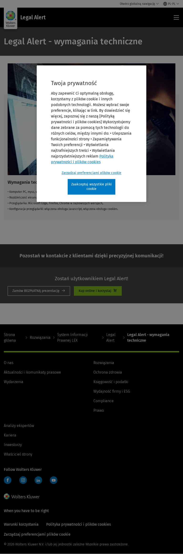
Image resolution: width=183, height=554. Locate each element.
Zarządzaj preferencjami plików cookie (92, 173)
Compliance (103, 401)
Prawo (98, 410)
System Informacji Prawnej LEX (72, 337)
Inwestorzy (13, 444)
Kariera (10, 435)
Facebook (7, 480)
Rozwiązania (40, 337)
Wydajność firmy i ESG (111, 391)
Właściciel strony (18, 454)
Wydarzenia (13, 382)
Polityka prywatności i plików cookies (78, 524)
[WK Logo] (22, 496)
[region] (91, 133)
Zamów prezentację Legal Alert (39, 290)
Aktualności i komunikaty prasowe (32, 372)
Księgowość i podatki (110, 382)
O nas (8, 363)
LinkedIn (38, 480)
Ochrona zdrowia (107, 372)
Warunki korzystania (21, 524)
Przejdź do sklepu (98, 290)
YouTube (53, 480)
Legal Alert (111, 337)
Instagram (23, 480)
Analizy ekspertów (19, 425)
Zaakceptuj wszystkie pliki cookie (91, 186)
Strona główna (10, 337)
